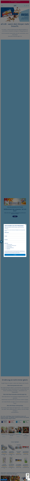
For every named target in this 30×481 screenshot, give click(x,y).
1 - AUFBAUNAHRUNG (9, 244)
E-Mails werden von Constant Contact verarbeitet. (9, 252)
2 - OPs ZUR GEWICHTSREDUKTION (11, 245)
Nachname (6, 239)
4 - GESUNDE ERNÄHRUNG (10, 247)
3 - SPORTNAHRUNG (9, 246)
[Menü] (28, 473)
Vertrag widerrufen (4, 479)
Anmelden (15, 254)
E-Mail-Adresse (7, 232)
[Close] (25, 224)
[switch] (27, 478)
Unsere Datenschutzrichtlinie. (17, 252)
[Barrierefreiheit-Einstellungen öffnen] (1, 241)
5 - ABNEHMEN (8, 248)
